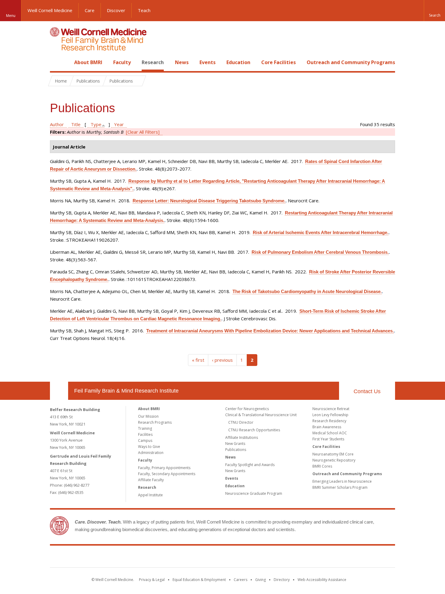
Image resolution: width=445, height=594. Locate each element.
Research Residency (329, 420)
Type (96, 124)
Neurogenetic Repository (333, 460)
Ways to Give (149, 446)
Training (145, 428)
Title (76, 124)
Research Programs (155, 422)
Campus (145, 440)
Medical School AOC (329, 433)
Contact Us (367, 391)
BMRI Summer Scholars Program (340, 487)
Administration (150, 452)
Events (207, 62)
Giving (260, 579)
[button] (434, 10)
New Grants (235, 443)
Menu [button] (10, 15)
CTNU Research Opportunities (254, 429)
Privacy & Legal (152, 579)
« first (198, 360)
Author (57, 124)
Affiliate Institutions (241, 437)
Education (238, 62)
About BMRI (88, 62)
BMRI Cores (322, 466)
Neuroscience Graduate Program (253, 493)
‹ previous (222, 360)
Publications (235, 449)
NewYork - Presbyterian (273, 557)
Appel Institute (150, 495)
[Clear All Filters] (143, 132)
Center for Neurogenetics (247, 408)
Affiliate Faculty (151, 479)
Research (153, 62)
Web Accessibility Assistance (322, 579)
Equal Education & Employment (199, 579)
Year (119, 124)
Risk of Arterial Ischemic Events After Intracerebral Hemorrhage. (320, 232)
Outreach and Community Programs (351, 62)
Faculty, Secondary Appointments (166, 473)
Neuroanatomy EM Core (333, 454)
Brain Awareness (326, 426)
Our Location (59, 391)
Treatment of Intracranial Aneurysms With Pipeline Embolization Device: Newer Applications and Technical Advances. (270, 330)
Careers (240, 579)
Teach (144, 10)
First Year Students (328, 439)
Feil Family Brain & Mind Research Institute (126, 391)
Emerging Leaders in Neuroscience (342, 481)
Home (56, 62)
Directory (282, 579)
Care (89, 10)
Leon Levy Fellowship (330, 414)
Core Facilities (278, 62)
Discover (116, 10)
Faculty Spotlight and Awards (250, 464)
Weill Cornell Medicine (50, 10)
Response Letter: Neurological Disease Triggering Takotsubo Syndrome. (209, 200)
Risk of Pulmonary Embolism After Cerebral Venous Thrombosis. (320, 252)
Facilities (145, 434)
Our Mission (148, 416)
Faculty (122, 62)
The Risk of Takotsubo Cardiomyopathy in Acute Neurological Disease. (307, 291)
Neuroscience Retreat (330, 408)
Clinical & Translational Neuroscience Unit (261, 414)
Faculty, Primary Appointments (164, 467)
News (182, 62)
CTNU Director (240, 422)
